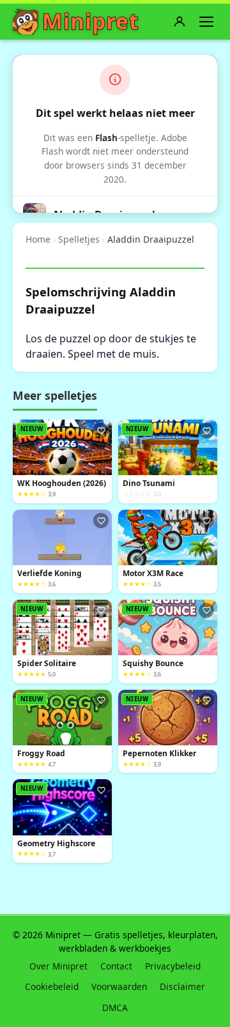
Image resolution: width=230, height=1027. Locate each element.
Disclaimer (182, 986)
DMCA (115, 1007)
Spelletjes (79, 239)
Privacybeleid (173, 966)
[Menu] (206, 22)
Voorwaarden (119, 986)
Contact (116, 966)
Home (38, 239)
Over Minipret (58, 966)
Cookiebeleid (52, 986)
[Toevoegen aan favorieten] (101, 430)
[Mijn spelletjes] (179, 22)
